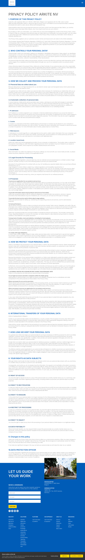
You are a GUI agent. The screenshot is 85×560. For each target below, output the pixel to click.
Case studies (71, 525)
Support (58, 525)
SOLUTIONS (23, 516)
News (69, 523)
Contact (58, 526)
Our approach (48, 516)
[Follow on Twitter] (12, 511)
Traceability (23, 541)
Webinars (70, 521)
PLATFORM (35, 516)
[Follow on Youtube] (15, 511)
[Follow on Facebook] (9, 511)
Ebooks (69, 526)
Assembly (22, 519)
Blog (69, 519)
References (58, 523)
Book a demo (59, 528)
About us (59, 516)
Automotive (10, 519)
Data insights (23, 542)
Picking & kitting (23, 537)
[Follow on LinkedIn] (17, 511)
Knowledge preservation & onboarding (23, 530)
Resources (71, 516)
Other (9, 528)
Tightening (22, 539)
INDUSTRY (11, 516)
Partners (58, 521)
